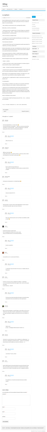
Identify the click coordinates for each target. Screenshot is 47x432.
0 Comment (28, 17)
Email (3, 411)
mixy (4, 17)
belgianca (7, 147)
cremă (20, 104)
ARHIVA (16, 9)
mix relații (7, 104)
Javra (6, 226)
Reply (3, 132)
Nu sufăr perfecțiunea (35, 28)
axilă (17, 104)
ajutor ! (4, 111)
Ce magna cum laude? (39, 37)
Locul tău (33, 24)
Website (3, 416)
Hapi (6, 252)
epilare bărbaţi (24, 104)
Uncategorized (12, 104)
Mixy (5, 4)
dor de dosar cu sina (35, 22)
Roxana (6, 305)
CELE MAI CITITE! (9, 9)
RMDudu (6, 120)
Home (4, 9)
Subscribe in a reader (35, 59)
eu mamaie (34, 26)
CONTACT (21, 9)
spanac (6, 200)
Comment (4, 394)
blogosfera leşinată (26, 111)
